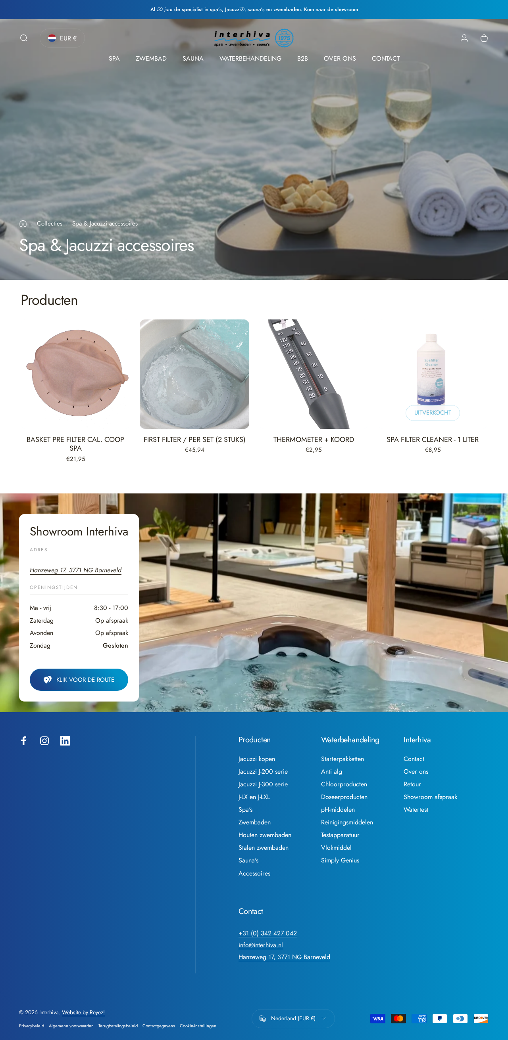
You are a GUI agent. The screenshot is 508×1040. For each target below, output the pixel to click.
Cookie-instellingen (198, 1026)
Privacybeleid (31, 1026)
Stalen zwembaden (264, 848)
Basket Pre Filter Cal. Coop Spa (75, 444)
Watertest (416, 810)
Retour (412, 784)
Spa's (245, 810)
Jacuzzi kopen (257, 759)
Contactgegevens (158, 1026)
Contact (414, 759)
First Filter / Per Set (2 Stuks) (195, 439)
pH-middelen (338, 810)
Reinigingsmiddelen (347, 822)
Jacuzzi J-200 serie (263, 772)
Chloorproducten (344, 784)
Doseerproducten (344, 797)
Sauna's (248, 860)
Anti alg (331, 772)
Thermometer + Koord (313, 439)
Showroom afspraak (430, 797)
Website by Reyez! (83, 1012)
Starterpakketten (342, 759)
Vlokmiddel (336, 848)
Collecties (49, 223)
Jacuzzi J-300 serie (263, 784)
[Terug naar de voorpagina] (23, 224)
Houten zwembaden (265, 835)
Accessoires (254, 874)
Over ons (416, 772)
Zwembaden (255, 822)
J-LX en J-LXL (254, 797)
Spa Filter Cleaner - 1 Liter (433, 439)
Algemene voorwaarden (71, 1026)
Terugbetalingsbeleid (118, 1026)
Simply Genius (340, 860)
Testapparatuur (340, 835)
